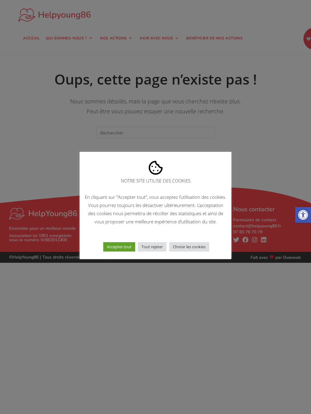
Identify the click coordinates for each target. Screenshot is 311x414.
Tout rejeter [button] (152, 246)
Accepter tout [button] (119, 246)
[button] (303, 215)
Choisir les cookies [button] (189, 246)
